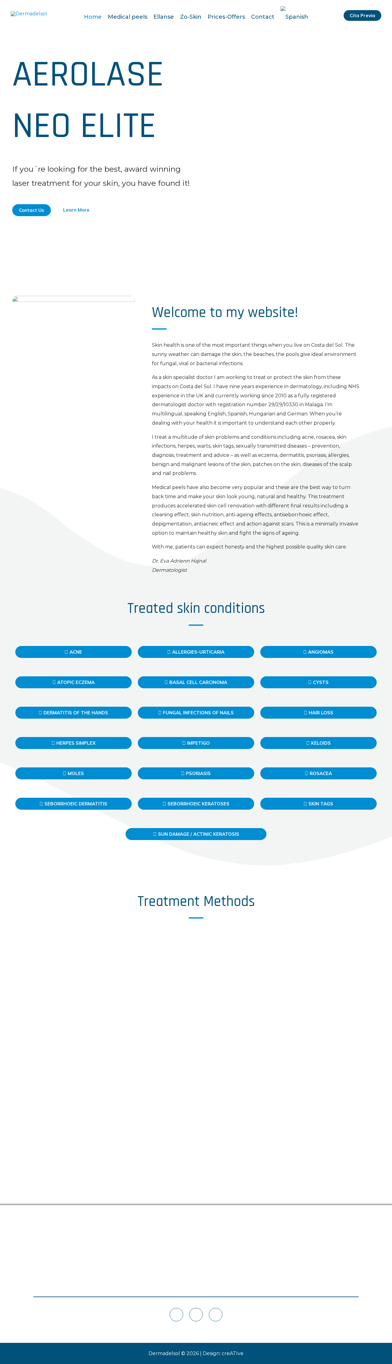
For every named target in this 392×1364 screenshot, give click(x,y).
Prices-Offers (226, 16)
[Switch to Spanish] (294, 14)
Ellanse (163, 16)
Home (93, 16)
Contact (262, 16)
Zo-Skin (191, 16)
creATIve (232, 1353)
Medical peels (127, 16)
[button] (362, 15)
